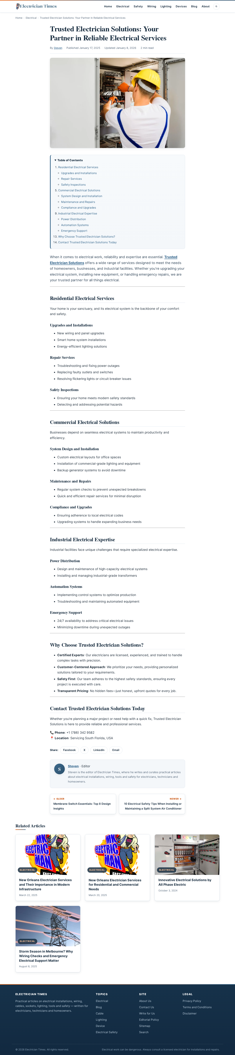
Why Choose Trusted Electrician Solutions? (86, 236)
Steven (58, 47)
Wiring (151, 6)
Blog (194, 6)
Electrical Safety (107, 1032)
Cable (100, 1013)
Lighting (165, 6)
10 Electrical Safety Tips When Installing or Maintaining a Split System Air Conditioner (153, 803)
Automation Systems (75, 225)
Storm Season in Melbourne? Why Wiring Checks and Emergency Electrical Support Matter (46, 955)
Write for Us (147, 1013)
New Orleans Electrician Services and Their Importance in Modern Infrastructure (45, 884)
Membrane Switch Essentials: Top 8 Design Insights (82, 803)
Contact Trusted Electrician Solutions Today (87, 242)
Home (108, 6)
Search (144, 1032)
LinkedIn (98, 749)
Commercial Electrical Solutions (79, 190)
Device (100, 1026)
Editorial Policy (149, 1019)
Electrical (122, 6)
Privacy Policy (192, 1001)
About (206, 6)
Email (115, 749)
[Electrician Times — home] (36, 6)
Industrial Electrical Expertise (77, 213)
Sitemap (144, 1026)
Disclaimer (190, 1013)
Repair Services (71, 178)
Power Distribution (73, 219)
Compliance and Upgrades (78, 207)
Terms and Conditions (197, 1007)
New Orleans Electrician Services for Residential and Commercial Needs (115, 884)
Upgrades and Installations (79, 173)
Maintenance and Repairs (78, 202)
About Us (145, 1001)
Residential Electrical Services (78, 167)
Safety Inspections (73, 184)
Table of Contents (70, 160)
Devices (181, 6)
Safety (138, 6)
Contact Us (146, 1007)
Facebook (69, 749)
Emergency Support (74, 230)
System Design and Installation (81, 196)
